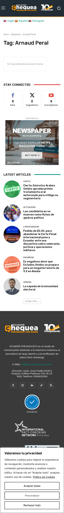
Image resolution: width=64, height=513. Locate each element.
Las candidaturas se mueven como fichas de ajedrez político (38, 214)
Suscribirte (51, 93)
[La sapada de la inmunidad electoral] (12, 286)
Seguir (32, 93)
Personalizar (32, 495)
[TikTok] (41, 385)
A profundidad (31, 227)
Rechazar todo (32, 505)
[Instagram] (22, 385)
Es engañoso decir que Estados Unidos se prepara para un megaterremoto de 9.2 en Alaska (41, 266)
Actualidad (29, 207)
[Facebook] (13, 385)
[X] (50, 385)
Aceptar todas (32, 485)
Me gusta (12, 93)
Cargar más (31, 301)
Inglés (10, 20)
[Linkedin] (31, 385)
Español (23, 20)
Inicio (6, 34)
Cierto (27, 181)
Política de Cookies (44, 476)
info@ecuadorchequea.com (36, 364)
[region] (32, 480)
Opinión (27, 282)
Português (38, 20)
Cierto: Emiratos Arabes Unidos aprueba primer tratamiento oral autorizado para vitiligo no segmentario (40, 192)
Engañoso (28, 257)
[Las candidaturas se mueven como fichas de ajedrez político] (12, 213)
